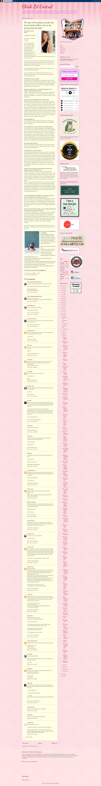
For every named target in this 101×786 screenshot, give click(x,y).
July (64, 331)
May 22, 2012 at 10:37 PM (32, 702)
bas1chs (28, 594)
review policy (62, 60)
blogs (67, 263)
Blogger (57, 783)
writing (67, 278)
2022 (63, 294)
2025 (63, 288)
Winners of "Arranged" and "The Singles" (65, 444)
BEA (61, 261)
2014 (63, 311)
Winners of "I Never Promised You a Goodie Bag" (65, 422)
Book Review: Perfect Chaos (65, 526)
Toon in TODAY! (64, 364)
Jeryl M (28, 436)
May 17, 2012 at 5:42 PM (32, 396)
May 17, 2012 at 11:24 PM (32, 449)
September (65, 325)
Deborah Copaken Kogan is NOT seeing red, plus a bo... (65, 409)
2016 (63, 307)
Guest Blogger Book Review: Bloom (65, 416)
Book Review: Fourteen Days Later (65, 632)
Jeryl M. (29, 425)
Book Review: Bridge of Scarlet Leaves (65, 368)
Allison (28, 654)
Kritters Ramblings (31, 641)
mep (28, 400)
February (65, 669)
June (64, 333)
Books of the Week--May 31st (65, 342)
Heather (29, 615)
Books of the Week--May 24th (65, 403)
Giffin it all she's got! (64, 428)
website (36, 72)
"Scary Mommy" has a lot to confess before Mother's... (65, 585)
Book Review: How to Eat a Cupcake (65, 604)
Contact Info (62, 51)
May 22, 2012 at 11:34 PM (32, 710)
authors (28, 274)
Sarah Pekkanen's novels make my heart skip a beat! (65, 389)
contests (31, 274)
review (62, 276)
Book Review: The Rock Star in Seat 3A (65, 398)
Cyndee (28, 359)
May (64, 335)
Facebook (43, 72)
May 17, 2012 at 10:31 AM (32, 326)
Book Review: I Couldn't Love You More (65, 543)
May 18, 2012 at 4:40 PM (32, 516)
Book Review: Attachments (65, 496)
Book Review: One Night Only (65, 651)
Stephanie (29, 386)
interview (35, 274)
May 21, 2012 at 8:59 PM (32, 611)
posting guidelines (50, 262)
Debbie (28, 683)
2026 (63, 286)
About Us (62, 47)
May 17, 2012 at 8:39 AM (32, 301)
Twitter (48, 72)
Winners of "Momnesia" (65, 499)
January (64, 671)
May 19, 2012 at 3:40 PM (32, 542)
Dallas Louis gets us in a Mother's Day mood (65, 538)
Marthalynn (29, 330)
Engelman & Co (31, 68)
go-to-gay (66, 271)
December (65, 317)
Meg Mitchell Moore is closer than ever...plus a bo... (65, 348)
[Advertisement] (26, 768)
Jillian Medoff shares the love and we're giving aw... (65, 378)
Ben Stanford (69, 41)
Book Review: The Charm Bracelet (65, 384)
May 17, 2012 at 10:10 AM (32, 314)
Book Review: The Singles (65, 614)
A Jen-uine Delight (64, 641)
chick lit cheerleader (64, 267)
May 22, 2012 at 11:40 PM (32, 718)
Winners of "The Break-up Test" (65, 548)
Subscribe (69, 78)
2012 (63, 315)
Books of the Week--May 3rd (65, 621)
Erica (28, 345)
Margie (28, 668)
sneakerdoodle (30, 470)
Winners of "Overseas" (65, 515)
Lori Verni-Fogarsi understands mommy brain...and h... (65, 564)
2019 (63, 300)
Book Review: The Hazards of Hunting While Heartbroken (65, 457)
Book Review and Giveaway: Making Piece (65, 355)
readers (65, 274)
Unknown (29, 547)
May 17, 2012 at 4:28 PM (32, 381)
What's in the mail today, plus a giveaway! (65, 609)
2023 (63, 292)
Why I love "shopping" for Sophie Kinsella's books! (65, 578)
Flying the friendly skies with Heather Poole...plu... (65, 439)
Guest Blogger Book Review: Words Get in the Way (65, 474)
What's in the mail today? (65, 394)
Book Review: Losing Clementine (65, 530)
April (64, 664)
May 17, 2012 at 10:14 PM (32, 421)
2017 (63, 305)
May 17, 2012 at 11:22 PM (32, 432)
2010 (63, 676)
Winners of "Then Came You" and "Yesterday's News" (65, 572)
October (64, 323)
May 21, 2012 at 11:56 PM (32, 636)
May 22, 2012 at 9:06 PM (32, 679)
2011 (63, 674)
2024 (63, 290)
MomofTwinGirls (30, 318)
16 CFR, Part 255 (45, 756)
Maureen (29, 489)
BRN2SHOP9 (30, 305)
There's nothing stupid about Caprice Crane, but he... (65, 451)
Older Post (54, 743)
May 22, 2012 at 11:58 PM (32, 734)
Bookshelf (62, 53)
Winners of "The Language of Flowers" (65, 636)
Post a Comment (29, 737)
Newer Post (25, 743)
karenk (28, 371)
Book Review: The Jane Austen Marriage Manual (65, 511)
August (64, 329)
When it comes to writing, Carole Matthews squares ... (65, 491)
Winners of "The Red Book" (64, 338)
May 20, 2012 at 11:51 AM (32, 590)
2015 (63, 309)
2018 (63, 302)
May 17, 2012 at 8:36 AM (32, 292)
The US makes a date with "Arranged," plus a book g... (65, 520)
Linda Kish (29, 534)
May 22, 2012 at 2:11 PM (32, 664)
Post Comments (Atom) (32, 746)
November (65, 320)
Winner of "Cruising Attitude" (64, 373)
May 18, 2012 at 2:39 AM (32, 466)
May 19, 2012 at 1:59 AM (32, 529)
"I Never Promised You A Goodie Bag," (38, 60)
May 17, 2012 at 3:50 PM (32, 367)
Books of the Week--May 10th (65, 553)
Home (40, 743)
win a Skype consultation (49, 74)
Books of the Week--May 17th (65, 479)
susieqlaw (29, 722)
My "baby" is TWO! (64, 617)
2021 (63, 296)
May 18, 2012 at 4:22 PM (32, 498)
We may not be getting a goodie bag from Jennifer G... (65, 485)
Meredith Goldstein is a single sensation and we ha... (65, 504)
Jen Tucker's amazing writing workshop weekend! (64, 467)
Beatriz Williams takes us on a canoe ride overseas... (65, 599)
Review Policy (63, 49)
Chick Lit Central (37, 6)
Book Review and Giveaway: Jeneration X (65, 432)
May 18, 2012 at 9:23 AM (32, 484)
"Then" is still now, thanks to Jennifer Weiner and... (65, 646)
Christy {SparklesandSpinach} (33, 282)
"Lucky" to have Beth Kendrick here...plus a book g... (65, 657)
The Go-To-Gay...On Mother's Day (64, 558)
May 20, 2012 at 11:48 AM (32, 562)
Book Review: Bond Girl (65, 661)
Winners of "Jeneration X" (65, 360)
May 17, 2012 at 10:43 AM (32, 341)
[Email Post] (38, 273)
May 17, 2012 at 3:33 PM (32, 355)
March (64, 667)
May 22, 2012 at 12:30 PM (32, 650)
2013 (63, 313)
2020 (63, 298)
